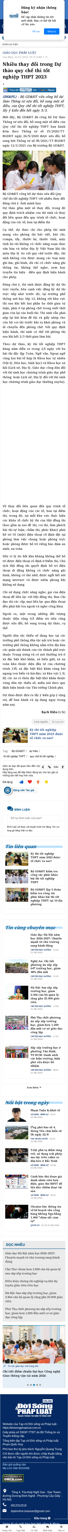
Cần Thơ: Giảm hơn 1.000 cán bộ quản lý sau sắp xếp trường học (33, 1271)
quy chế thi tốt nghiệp (42, 756)
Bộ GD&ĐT (18, 751)
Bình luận (47, 1530)
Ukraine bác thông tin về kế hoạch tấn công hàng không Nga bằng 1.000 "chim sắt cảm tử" (46, 1214)
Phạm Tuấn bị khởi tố (45, 1110)
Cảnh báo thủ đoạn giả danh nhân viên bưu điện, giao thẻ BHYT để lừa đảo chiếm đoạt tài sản (46, 1184)
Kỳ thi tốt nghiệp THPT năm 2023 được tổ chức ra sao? (46, 734)
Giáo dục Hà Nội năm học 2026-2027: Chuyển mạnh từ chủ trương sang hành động (46, 940)
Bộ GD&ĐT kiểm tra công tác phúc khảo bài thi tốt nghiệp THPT (44, 876)
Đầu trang (41, 1518)
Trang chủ (7, 1530)
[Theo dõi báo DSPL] (34, 90)
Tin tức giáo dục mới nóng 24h (22, 1366)
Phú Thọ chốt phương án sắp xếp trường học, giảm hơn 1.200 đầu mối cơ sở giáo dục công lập (47, 1025)
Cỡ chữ (34, 1530)
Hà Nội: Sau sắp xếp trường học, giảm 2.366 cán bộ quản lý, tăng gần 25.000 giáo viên (45, 995)
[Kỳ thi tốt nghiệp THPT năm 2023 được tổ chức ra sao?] (15, 735)
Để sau (36, 31)
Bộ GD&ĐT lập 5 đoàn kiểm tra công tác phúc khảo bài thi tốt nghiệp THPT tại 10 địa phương (46, 897)
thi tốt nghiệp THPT (14, 756)
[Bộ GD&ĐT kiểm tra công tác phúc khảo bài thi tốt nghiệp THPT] (16, 876)
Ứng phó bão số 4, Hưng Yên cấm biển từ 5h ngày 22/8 (46, 1130)
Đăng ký (52, 31)
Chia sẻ (61, 1530)
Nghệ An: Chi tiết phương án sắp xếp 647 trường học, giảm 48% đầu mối (46, 966)
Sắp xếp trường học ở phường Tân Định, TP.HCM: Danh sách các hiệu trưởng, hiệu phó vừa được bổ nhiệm (46, 1057)
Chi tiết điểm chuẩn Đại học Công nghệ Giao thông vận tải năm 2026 (31, 1373)
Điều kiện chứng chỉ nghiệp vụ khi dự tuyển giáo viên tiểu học (31, 1283)
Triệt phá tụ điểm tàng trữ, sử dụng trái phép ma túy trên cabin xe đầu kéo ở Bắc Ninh (46, 1155)
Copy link (20, 1530)
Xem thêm (33, 1087)
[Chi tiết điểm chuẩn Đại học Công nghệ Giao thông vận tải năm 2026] (34, 1344)
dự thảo (33, 751)
